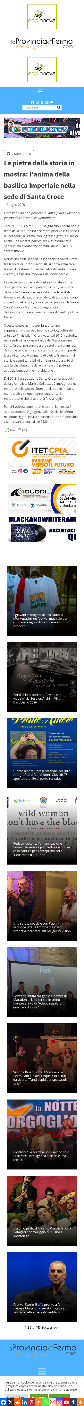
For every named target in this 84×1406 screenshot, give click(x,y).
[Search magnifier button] (59, 107)
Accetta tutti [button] (39, 1397)
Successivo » (50, 1327)
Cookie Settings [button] (16, 1397)
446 (38, 1327)
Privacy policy (60, 1397)
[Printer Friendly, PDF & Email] (16, 430)
